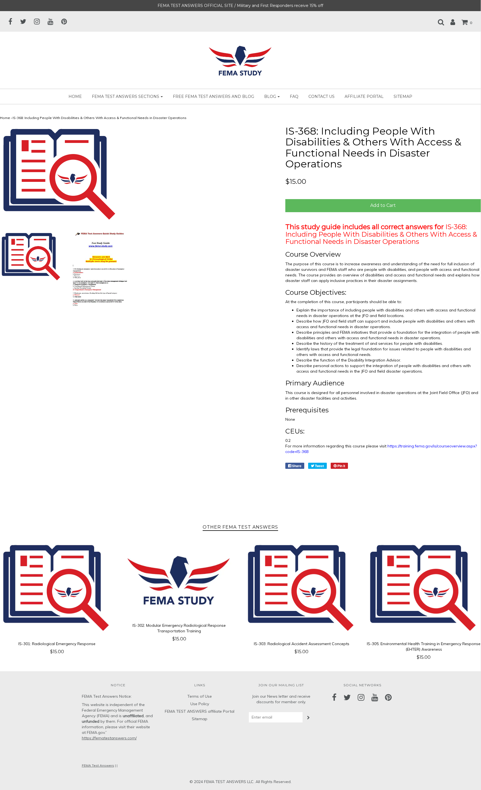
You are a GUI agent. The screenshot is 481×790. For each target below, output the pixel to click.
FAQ (294, 96)
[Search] (438, 22)
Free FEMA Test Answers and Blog (213, 96)
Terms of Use (199, 696)
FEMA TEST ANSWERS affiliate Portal (199, 711)
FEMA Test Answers (98, 765)
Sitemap (199, 718)
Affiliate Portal (364, 96)
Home (75, 96)
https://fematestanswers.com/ (109, 738)
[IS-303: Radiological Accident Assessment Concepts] (302, 588)
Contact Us (321, 96)
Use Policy (199, 703)
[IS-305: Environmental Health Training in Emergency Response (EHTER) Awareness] (424, 588)
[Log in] (450, 22)
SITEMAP (403, 96)
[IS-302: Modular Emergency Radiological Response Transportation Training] (179, 579)
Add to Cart (383, 205)
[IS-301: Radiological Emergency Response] (57, 588)
